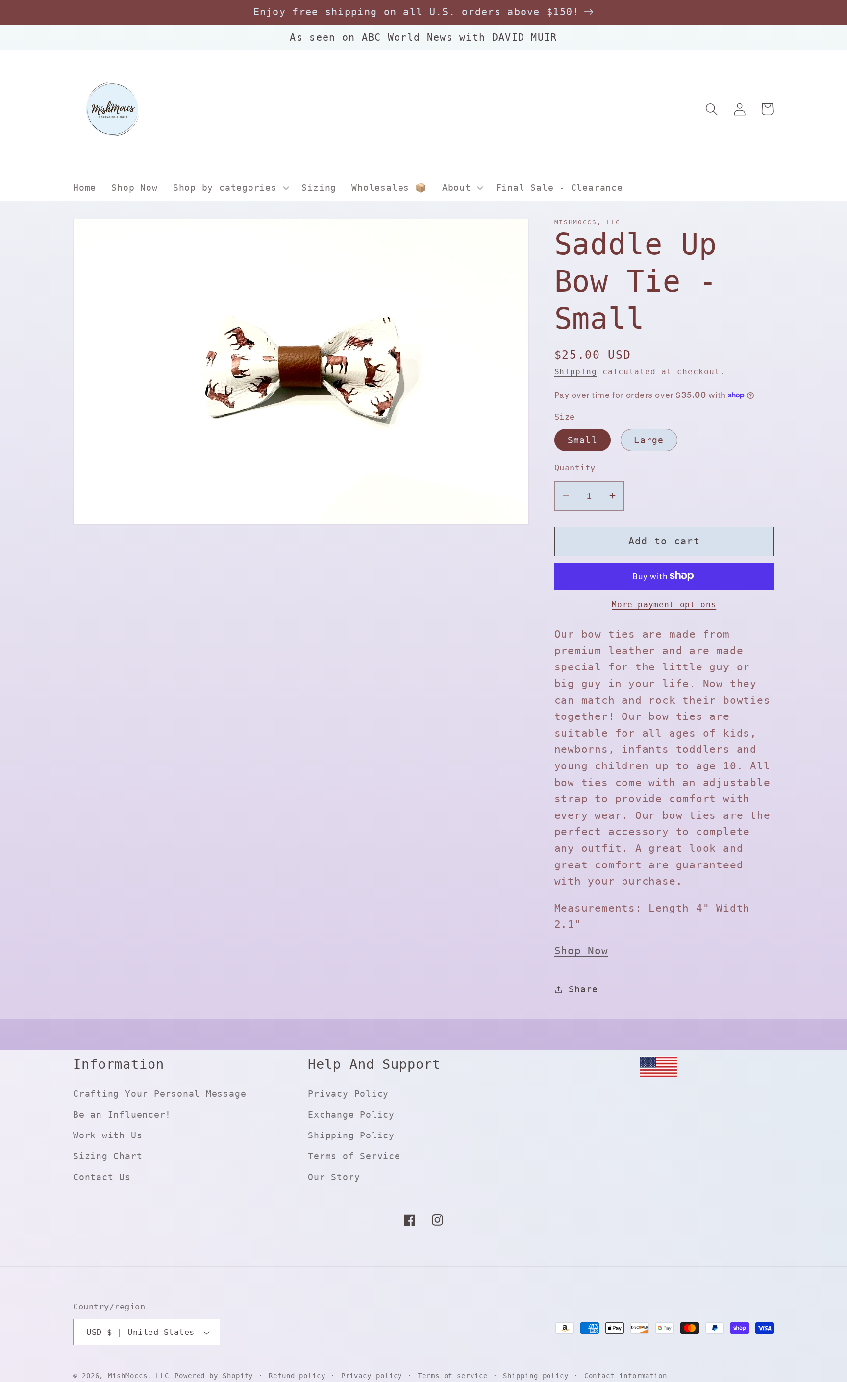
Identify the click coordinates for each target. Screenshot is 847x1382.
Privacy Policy (348, 1093)
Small (583, 439)
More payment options (664, 604)
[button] (229, 187)
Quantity (575, 467)
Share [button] (583, 989)
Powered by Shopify (213, 1376)
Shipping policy (536, 1376)
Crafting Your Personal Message (159, 1093)
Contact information (625, 1376)
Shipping (575, 371)
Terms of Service (354, 1156)
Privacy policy (371, 1376)
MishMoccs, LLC (138, 1376)
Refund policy (297, 1376)
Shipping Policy (351, 1135)
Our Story (334, 1177)
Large (649, 439)
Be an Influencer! (122, 1115)
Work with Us (107, 1135)
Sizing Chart (107, 1156)
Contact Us (102, 1177)
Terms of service (453, 1376)
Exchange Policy (351, 1115)
